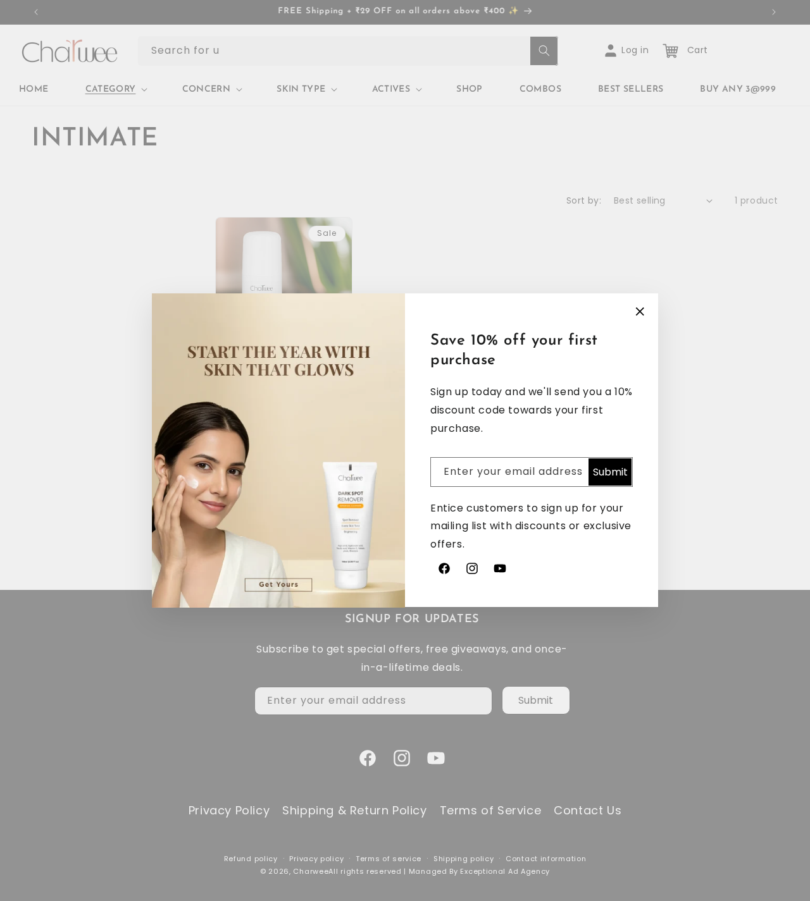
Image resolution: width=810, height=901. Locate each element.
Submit (610, 472)
